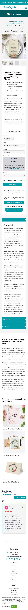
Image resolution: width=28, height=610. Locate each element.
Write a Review (21, 497)
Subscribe (14, 577)
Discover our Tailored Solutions (14, 202)
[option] (14, 14)
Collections (9, 23)
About (14, 567)
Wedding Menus (11, 25)
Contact (14, 575)
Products (20, 21)
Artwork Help (5, 219)
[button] (3, 523)
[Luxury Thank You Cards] (14, 469)
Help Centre (14, 579)
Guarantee (14, 590)
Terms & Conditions (14, 588)
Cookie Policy (14, 594)
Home (15, 21)
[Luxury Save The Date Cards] (14, 416)
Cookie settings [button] (6, 606)
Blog (14, 569)
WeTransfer (7, 241)
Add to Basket (12, 184)
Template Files (6, 319)
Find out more (15, 168)
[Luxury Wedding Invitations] (14, 442)
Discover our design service (14, 209)
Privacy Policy (14, 592)
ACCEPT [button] (14, 606)
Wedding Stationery (18, 23)
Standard (14, 158)
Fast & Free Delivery (16, 14)
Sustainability (5, 326)
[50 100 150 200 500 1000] (14, 175)
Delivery (4, 323)
